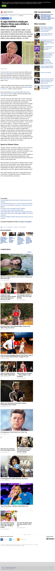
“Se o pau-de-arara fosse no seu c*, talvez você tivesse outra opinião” (17, 203)
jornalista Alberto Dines (7, 72)
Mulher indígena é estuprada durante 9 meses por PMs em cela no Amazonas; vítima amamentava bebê (46, 29)
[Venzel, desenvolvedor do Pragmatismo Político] (50, 538)
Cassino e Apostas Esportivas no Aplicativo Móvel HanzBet (46, 67)
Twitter (22, 221)
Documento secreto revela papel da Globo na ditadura (13, 208)
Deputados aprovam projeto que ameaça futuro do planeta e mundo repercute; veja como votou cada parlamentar (47, 55)
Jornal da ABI (15, 92)
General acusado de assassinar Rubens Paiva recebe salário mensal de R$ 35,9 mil (29, 240)
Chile (13, 78)
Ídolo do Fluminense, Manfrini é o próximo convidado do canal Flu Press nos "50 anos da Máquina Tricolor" (47, 81)
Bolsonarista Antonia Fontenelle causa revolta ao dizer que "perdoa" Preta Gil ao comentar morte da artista (47, 42)
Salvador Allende (6, 78)
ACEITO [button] (4, 5)
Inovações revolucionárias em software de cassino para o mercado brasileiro (46, 48)
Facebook (29, 221)
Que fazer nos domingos (45, 72)
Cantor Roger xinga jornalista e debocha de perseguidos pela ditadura (16, 211)
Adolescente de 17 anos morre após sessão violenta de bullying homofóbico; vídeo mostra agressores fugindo (47, 17)
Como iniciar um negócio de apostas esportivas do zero (46, 34)
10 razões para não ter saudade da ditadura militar (12, 210)
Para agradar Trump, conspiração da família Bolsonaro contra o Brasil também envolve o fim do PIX (46, 61)
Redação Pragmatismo (8, 11)
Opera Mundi (4, 68)
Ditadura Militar (4, 15)
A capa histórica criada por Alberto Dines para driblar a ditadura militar (15, 23)
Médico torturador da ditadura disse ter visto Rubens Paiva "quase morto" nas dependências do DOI (20, 241)
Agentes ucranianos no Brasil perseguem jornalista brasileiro (12, 240)
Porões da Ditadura (22, 227)
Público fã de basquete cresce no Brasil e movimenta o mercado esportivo (46, 87)
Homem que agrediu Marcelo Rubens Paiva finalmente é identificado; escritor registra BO (4, 240)
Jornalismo (16, 227)
